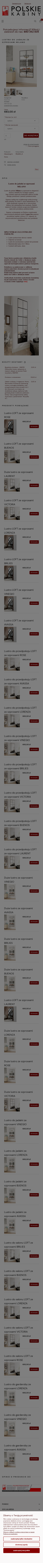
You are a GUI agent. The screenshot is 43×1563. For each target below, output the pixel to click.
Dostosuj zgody (21, 1545)
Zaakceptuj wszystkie (21, 1550)
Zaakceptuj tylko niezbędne (21, 1539)
